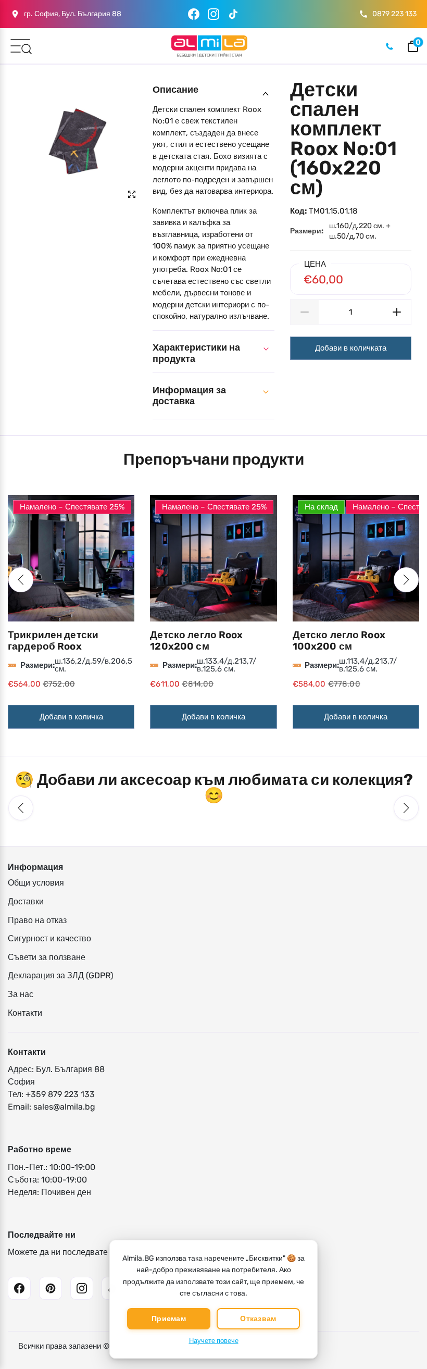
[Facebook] (193, 14)
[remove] (304, 312)
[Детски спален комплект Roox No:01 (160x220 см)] (76, 140)
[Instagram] (213, 14)
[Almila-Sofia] (209, 46)
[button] (20, 579)
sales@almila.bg (64, 1107)
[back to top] (404, 1328)
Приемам (169, 1318)
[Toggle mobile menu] (20, 45)
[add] (397, 312)
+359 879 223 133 (60, 1094)
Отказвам (258, 1318)
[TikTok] (233, 14)
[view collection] (71, 558)
